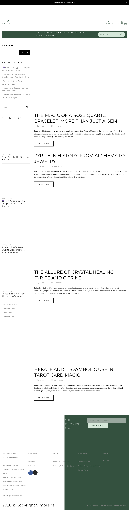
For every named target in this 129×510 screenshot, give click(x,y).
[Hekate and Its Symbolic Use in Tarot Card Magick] (80, 311)
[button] (122, 22)
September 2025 (10, 305)
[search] (121, 34)
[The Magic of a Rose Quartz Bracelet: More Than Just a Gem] (80, 46)
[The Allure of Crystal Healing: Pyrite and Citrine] (80, 195)
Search (7, 45)
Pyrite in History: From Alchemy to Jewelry (13, 295)
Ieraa (42, 126)
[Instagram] (35, 472)
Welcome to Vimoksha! (64, 3)
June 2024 (7, 313)
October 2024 (9, 309)
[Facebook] (30, 472)
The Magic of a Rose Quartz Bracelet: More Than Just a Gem (13, 250)
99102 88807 (8, 24)
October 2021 (8, 317)
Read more (44, 144)
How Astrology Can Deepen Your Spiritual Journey (13, 203)
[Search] (26, 107)
